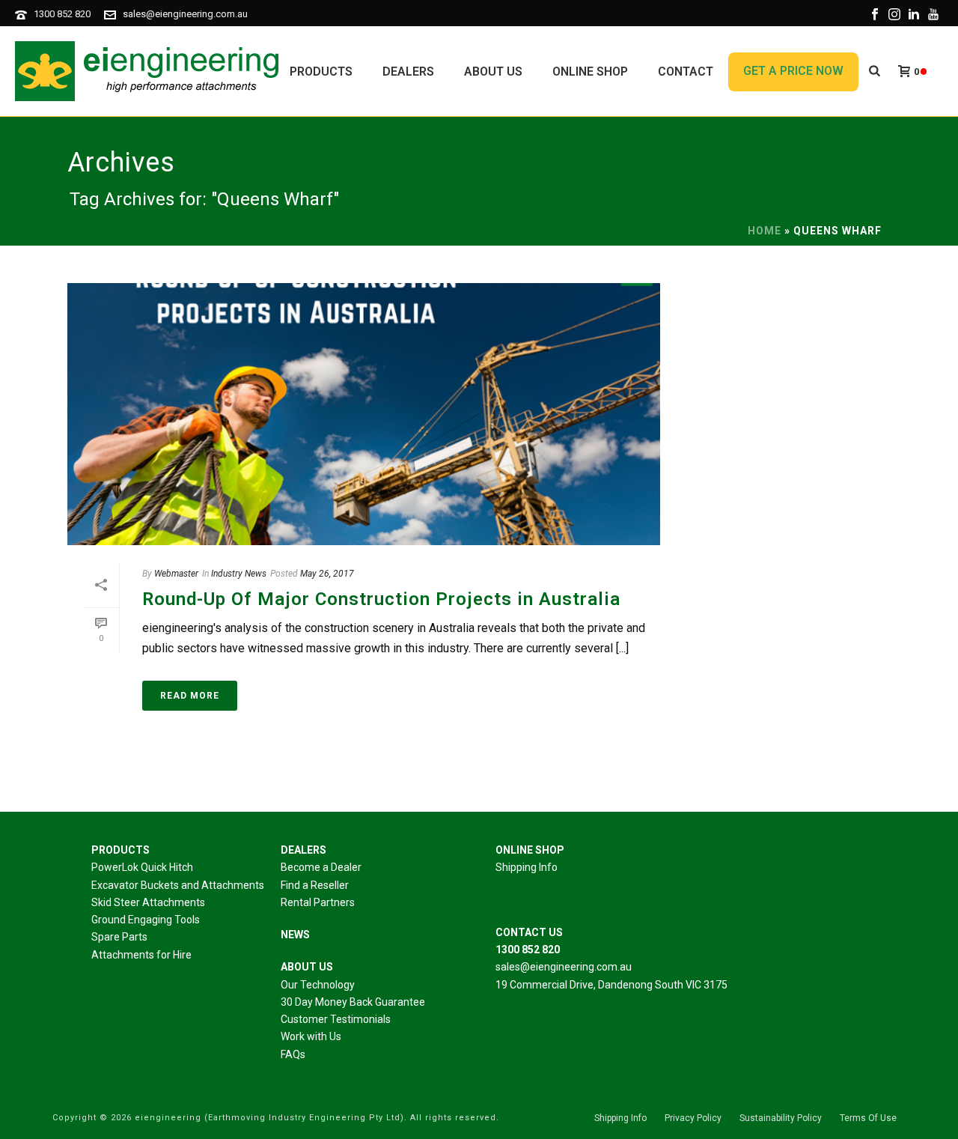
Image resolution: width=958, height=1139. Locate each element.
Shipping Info (526, 867)
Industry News (238, 573)
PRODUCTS (120, 850)
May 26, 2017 (327, 573)
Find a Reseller (315, 885)
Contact (685, 71)
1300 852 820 (62, 13)
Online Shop (590, 71)
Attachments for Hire (141, 955)
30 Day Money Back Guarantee (353, 1002)
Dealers (408, 71)
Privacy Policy (693, 1118)
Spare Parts (119, 937)
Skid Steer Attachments (148, 902)
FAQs (293, 1054)
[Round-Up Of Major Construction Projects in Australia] (363, 414)
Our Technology (318, 985)
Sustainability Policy (780, 1118)
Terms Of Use (868, 1118)
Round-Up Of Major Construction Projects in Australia (381, 599)
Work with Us (311, 1036)
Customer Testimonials (336, 1019)
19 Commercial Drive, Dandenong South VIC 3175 (611, 985)
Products (321, 71)
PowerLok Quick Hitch (142, 867)
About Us (493, 71)
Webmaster (176, 573)
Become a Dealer (321, 867)
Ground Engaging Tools (145, 920)
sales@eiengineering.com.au (185, 13)
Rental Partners (318, 902)
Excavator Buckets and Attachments (177, 885)
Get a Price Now (793, 71)
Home (764, 231)
